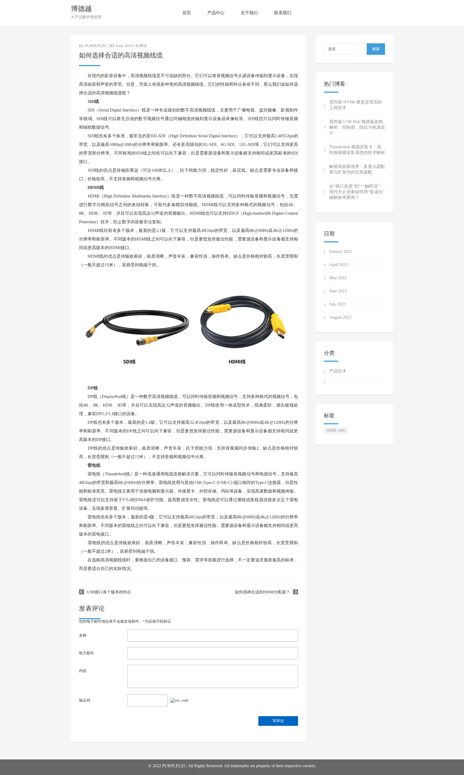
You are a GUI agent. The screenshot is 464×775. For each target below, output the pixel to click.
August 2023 (340, 317)
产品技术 (337, 371)
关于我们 (249, 12)
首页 (186, 12)
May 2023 (338, 277)
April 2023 (338, 264)
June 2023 (338, 291)
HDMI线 (96, 187)
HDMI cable (336, 430)
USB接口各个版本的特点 (109, 592)
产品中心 (215, 12)
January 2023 (340, 251)
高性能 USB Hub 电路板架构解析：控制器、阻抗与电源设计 (357, 127)
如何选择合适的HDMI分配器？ (262, 592)
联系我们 (282, 12)
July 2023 (337, 304)
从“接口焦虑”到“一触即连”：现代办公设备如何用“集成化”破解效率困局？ (357, 192)
